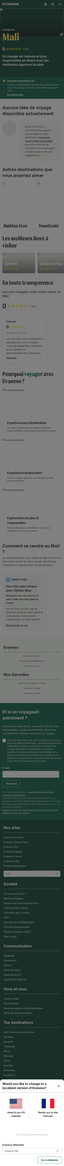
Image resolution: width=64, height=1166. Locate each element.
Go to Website (49, 1160)
